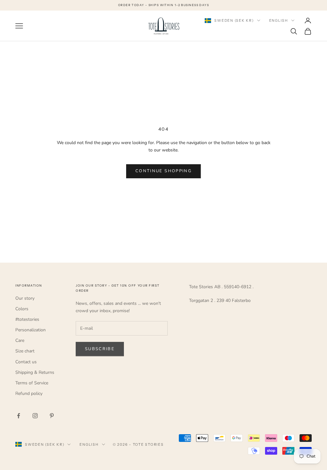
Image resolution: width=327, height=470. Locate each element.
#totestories (27, 319)
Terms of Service (31, 383)
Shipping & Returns (34, 372)
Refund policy (28, 393)
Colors (21, 309)
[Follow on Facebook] (18, 415)
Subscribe (100, 349)
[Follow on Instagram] (35, 415)
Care (19, 340)
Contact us (26, 362)
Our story (24, 298)
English (278, 20)
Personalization (30, 330)
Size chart (24, 351)
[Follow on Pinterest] (52, 415)
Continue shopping (163, 171)
